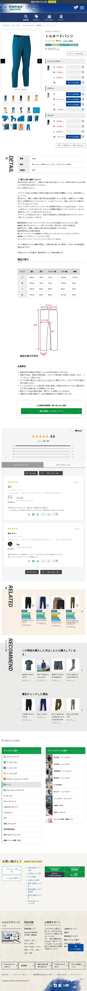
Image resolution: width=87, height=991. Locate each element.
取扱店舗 (28, 922)
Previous (3, 61)
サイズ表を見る (77, 54)
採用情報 (24, 965)
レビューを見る (68, 41)
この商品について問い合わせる (72, 145)
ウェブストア (6, 25)
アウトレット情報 (11, 870)
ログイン (61, 20)
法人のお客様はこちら (76, 965)
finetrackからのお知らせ (9, 965)
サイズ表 (31, 877)
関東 (31, 943)
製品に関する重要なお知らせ (43, 965)
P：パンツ (16, 25)
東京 (26, 943)
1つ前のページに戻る (11, 740)
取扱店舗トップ (29, 929)
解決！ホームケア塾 (71, 940)
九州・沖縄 (28, 953)
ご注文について (33, 873)
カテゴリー (36, 20)
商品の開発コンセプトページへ (51, 411)
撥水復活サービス (70, 936)
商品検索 (26, 20)
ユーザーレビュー (21, 465)
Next (39, 61)
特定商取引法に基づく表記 (42, 974)
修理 (66, 932)
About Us (5, 974)
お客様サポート (52, 922)
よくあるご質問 (11, 878)
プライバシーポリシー (21, 974)
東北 (33, 940)
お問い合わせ (61, 974)
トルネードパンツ (28, 25)
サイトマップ (75, 974)
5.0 (52, 436)
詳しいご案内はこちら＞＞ (26, 188)
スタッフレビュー (63, 465)
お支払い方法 (33, 880)
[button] (18, 611)
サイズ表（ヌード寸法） (43, 380)
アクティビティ (49, 20)
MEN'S (39, 25)
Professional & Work (60, 965)
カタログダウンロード (11, 924)
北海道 (26, 940)
